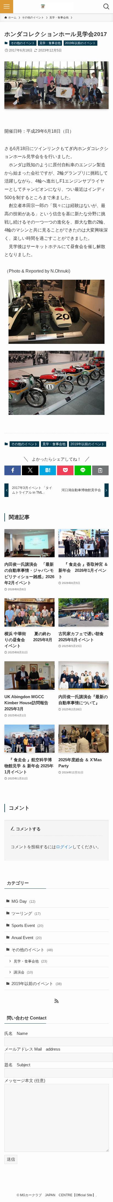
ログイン (64, 847)
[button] (12, 470)
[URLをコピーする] (100, 470)
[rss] (56, 1001)
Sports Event (27, 925)
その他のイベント (23, 43)
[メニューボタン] (6, 6)
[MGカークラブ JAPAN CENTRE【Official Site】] (56, 6)
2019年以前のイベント (80, 43)
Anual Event (27, 938)
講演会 (23, 972)
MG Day (23, 901)
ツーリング (26, 913)
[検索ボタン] (106, 6)
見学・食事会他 (50, 43)
